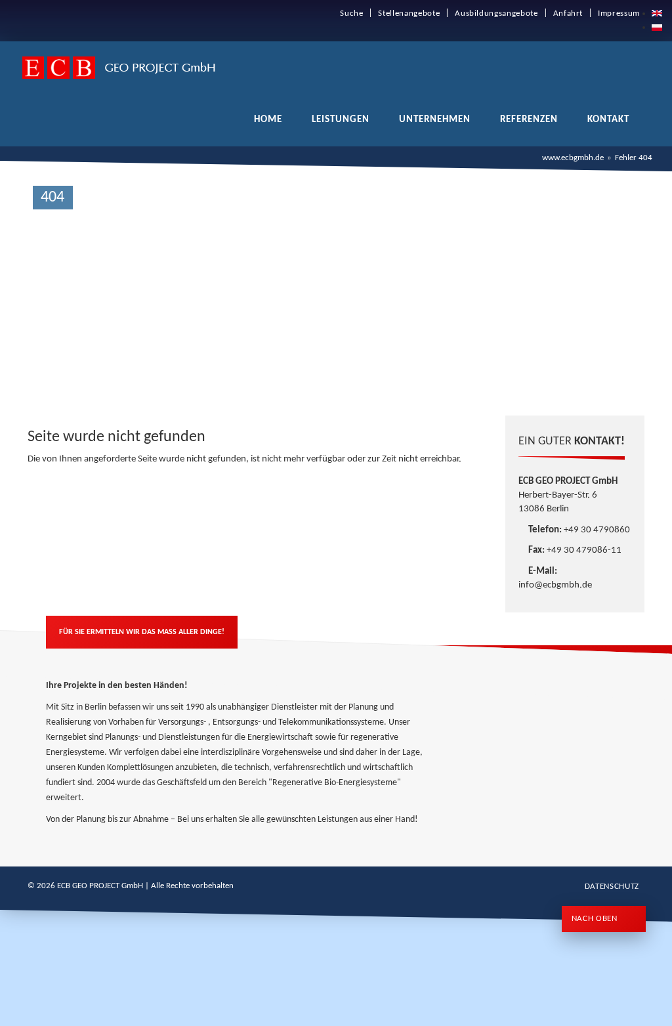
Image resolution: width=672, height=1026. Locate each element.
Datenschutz (612, 886)
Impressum (619, 13)
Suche (351, 13)
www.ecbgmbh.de (573, 158)
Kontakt (608, 120)
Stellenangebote (409, 13)
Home (268, 120)
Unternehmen (435, 120)
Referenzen (529, 120)
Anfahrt (568, 13)
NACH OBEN (596, 918)
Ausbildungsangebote (496, 13)
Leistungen (340, 120)
